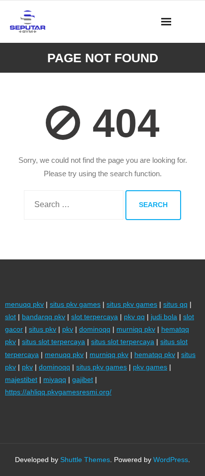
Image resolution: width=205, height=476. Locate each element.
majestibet (21, 379)
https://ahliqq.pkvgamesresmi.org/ (58, 392)
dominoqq (94, 329)
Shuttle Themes (85, 460)
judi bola (164, 317)
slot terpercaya (94, 317)
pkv (67, 329)
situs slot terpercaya (53, 342)
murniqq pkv (135, 329)
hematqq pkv (154, 354)
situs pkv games (75, 304)
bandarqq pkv (43, 317)
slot (10, 317)
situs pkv (42, 329)
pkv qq (134, 317)
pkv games (150, 367)
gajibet (82, 379)
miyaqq (54, 379)
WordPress (170, 460)
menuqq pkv (24, 304)
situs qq (175, 304)
